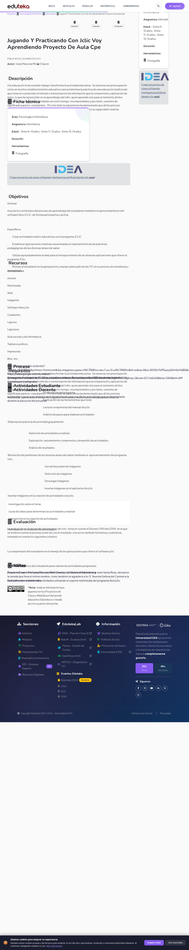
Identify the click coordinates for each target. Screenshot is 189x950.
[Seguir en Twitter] (165, 688)
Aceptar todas (154, 942)
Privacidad (165, 713)
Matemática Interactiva (35, 658)
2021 (63, 691)
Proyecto (11, 13)
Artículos (27, 633)
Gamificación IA (71, 655)
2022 (64, 686)
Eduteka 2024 (75, 680)
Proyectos (28, 645)
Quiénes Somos (111, 633)
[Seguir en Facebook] (138, 688)
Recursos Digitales (33, 674)
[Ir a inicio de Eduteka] (18, 6)
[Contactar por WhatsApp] (138, 695)
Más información (54, 946)
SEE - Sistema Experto (36, 666)
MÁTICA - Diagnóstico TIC (74, 664)
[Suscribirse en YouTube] (151, 688)
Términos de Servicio (142, 713)
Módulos (27, 639)
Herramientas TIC (32, 651)
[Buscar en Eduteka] (158, 6)
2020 (64, 696)
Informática (50, 13)
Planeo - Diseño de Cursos (73, 647)
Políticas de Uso (110, 639)
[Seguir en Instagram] (145, 688)
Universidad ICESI (111, 651)
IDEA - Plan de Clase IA (75, 633)
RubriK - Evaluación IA (73, 639)
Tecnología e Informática (30, 13)
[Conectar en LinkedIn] (158, 688)
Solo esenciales (175, 942)
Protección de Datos (114, 645)
